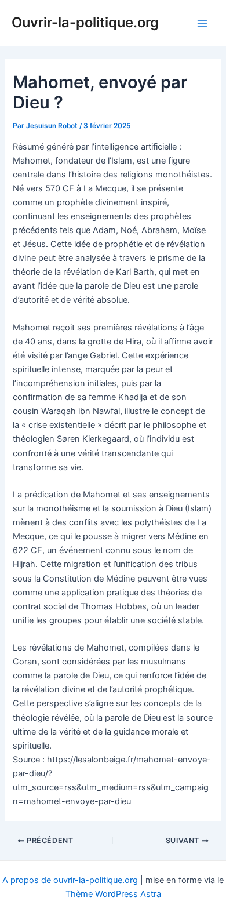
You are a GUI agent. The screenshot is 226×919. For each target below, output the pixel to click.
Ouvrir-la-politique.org (85, 22)
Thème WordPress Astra (113, 894)
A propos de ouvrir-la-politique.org (70, 880)
